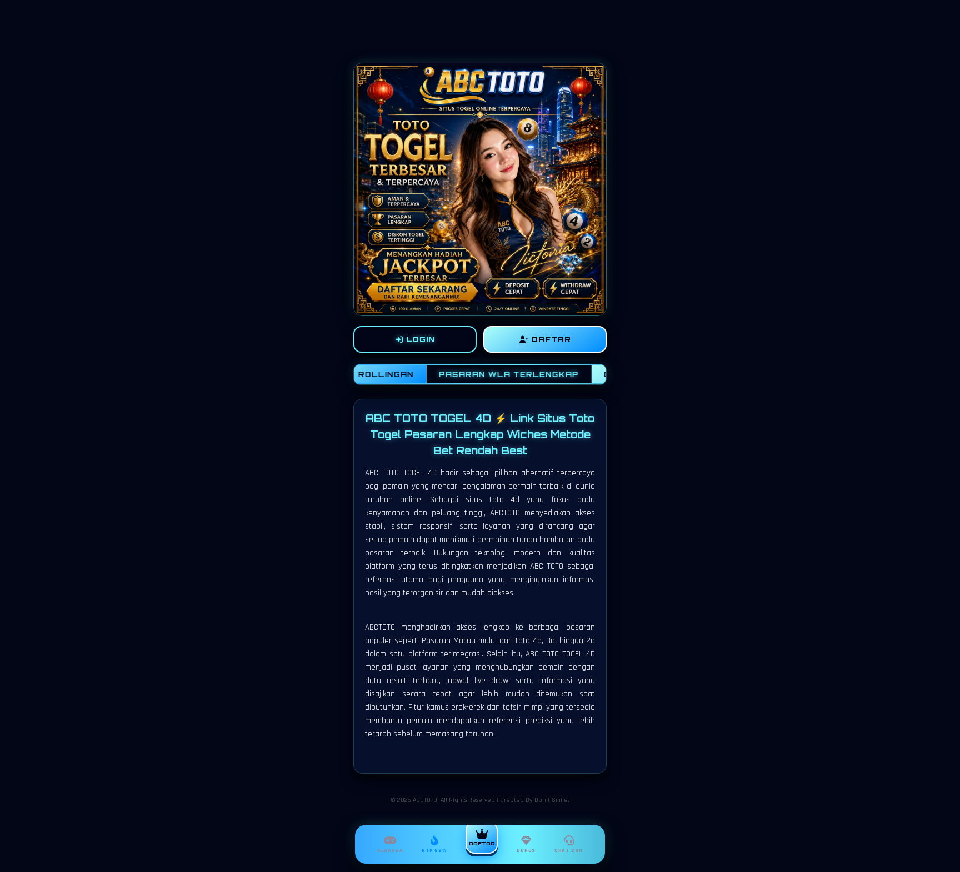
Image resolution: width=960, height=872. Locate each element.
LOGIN (419, 339)
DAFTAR (550, 339)
